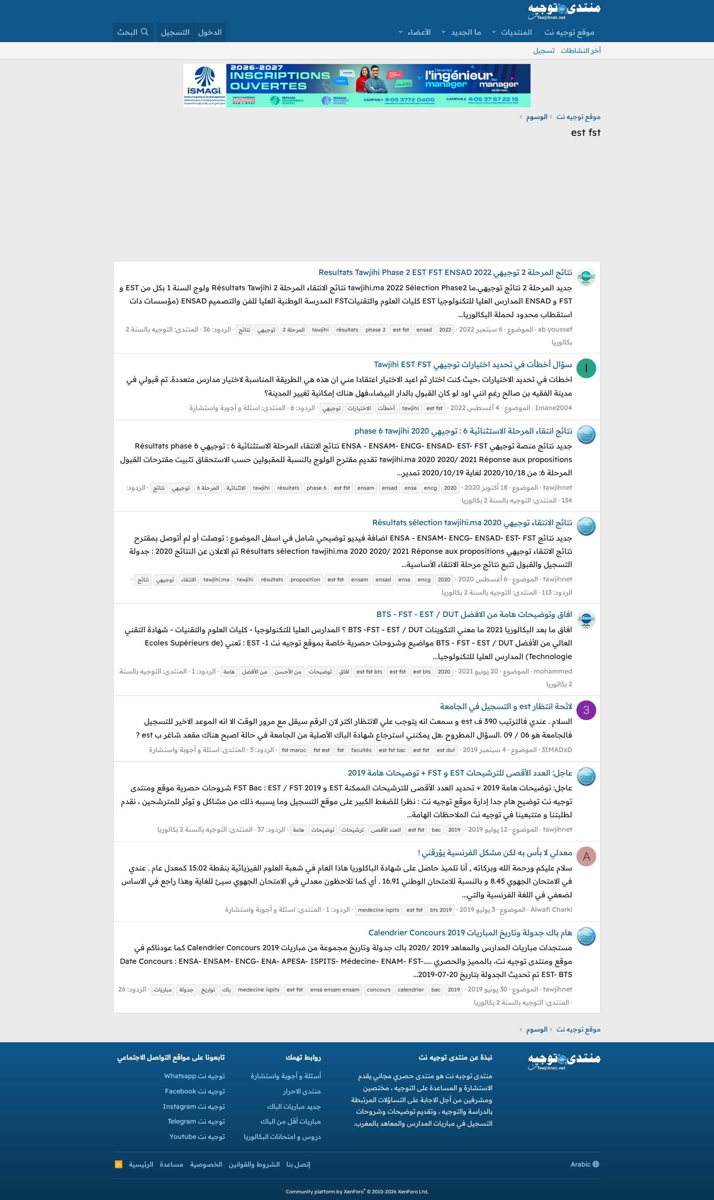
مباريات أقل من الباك (291, 1121)
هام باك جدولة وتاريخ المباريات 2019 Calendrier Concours (470, 932)
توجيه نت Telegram (196, 1121)
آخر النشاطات (581, 50)
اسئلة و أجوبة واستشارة (225, 407)
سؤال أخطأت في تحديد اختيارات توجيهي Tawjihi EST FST (473, 364)
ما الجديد (466, 32)
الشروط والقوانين (254, 1164)
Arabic (582, 1164)
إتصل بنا (298, 1164)
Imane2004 (553, 407)
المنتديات (516, 32)
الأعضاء (419, 32)
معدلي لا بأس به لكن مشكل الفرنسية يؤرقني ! (495, 852)
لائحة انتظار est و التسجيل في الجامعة (506, 706)
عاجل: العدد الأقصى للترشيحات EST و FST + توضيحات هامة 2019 (460, 773)
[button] (494, 32)
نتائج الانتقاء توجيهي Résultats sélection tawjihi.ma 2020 (472, 522)
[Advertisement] (357, 203)
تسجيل (544, 50)
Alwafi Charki (551, 909)
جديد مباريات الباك (294, 1106)
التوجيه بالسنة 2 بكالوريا (496, 500)
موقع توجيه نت (570, 32)
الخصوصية (206, 1164)
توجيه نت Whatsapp (194, 1076)
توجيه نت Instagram (194, 1106)
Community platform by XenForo (357, 1191)
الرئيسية (141, 1164)
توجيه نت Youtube (197, 1136)
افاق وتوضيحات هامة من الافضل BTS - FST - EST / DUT (474, 614)
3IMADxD (557, 749)
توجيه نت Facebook (195, 1091)
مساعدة (171, 1164)
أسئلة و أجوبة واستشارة (286, 1076)
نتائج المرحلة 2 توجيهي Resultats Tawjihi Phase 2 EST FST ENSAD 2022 (445, 272)
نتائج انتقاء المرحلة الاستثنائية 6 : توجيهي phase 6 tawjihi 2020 (463, 431)
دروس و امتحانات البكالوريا (282, 1136)
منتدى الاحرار (302, 1091)
